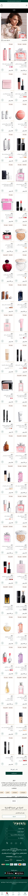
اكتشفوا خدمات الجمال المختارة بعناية (14, 1)
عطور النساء (23, 792)
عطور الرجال (14, 792)
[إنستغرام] (11, 843)
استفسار (7, 860)
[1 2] (7, 174)
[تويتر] (7, 843)
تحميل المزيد (14, 773)
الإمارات (12, 877)
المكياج (7, 792)
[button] (13, 878)
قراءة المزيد (14, 788)
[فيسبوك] (20, 843)
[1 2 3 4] (21, 54)
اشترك (14, 816)
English (9, 877)
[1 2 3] (21, 385)
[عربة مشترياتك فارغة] (1, 5)
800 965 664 (19, 860)
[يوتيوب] (16, 843)
